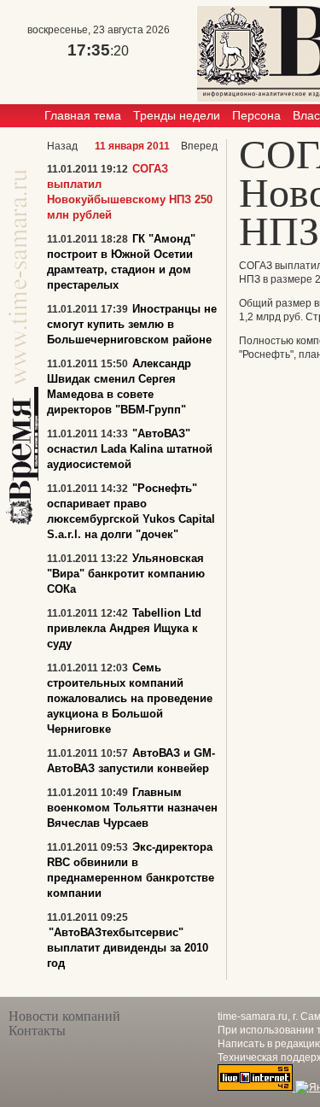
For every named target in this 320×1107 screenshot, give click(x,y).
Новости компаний (64, 1016)
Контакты (37, 1030)
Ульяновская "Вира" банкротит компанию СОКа (126, 573)
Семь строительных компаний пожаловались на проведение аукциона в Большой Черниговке (129, 698)
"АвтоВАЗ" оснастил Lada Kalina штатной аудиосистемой (129, 449)
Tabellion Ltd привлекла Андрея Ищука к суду (124, 628)
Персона (256, 115)
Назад (62, 146)
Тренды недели (176, 115)
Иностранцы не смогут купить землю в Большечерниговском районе (132, 324)
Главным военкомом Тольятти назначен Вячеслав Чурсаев (132, 807)
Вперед (199, 146)
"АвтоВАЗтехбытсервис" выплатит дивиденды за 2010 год (127, 947)
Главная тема (82, 115)
